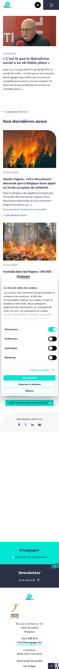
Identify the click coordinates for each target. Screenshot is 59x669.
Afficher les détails (39, 370)
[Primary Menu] (51, 5)
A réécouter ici (17, 112)
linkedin (32, 424)
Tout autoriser (29, 378)
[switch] (52, 338)
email (39, 424)
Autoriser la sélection (29, 384)
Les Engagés (7, 5)
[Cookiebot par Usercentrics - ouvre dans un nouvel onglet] (16, 277)
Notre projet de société (29, 660)
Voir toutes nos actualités (28, 402)
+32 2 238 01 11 (29, 638)
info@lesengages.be (29, 642)
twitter (25, 424)
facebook (19, 424)
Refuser (29, 391)
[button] (53, 666)
